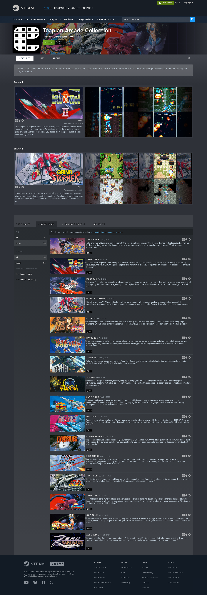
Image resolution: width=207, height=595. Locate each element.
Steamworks (99, 577)
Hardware (125, 577)
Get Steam (172, 567)
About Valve (126, 567)
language (187, 3)
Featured (24, 58)
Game (30, 243)
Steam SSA (99, 572)
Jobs (123, 572)
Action (30, 263)
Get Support (173, 577)
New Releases (46, 224)
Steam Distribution (102, 582)
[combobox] (156, 19)
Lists (41, 58)
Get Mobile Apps (175, 572)
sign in (177, 3)
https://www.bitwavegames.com (57, 37)
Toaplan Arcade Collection (77, 30)
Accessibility (147, 572)
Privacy (145, 567)
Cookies (145, 582)
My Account (173, 582)
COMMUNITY (61, 8)
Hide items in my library (26, 280)
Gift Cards (98, 587)
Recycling (125, 582)
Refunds (145, 587)
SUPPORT (87, 8)
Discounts (99, 224)
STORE (48, 8)
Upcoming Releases (73, 224)
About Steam (100, 567)
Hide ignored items (24, 274)
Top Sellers (23, 224)
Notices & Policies (150, 577)
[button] (17, 19)
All (30, 237)
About (75, 8)
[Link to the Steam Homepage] (24, 10)
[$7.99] (67, 246)
